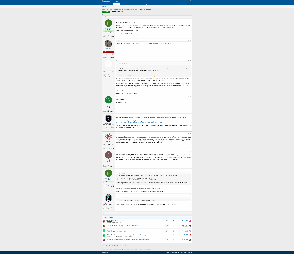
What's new (124, 4)
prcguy (187, 241)
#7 (190, 151)
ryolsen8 (186, 231)
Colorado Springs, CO (109, 76)
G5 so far (109, 230)
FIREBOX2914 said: (121, 63)
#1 (190, 20)
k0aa (108, 68)
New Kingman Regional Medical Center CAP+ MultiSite (122, 225)
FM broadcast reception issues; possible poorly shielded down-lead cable (128, 239)
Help (189, 252)
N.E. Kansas (111, 57)
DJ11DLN (108, 141)
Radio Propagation (122, 241)
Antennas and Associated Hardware (126, 236)
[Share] (189, 20)
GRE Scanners (119, 222)
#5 (190, 115)
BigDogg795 (109, 236)
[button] (112, 4)
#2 (190, 40)
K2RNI (107, 227)
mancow (108, 48)
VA (113, 130)
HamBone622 (185, 226)
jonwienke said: (120, 173)
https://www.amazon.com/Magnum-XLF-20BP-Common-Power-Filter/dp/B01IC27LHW (139, 122)
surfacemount (109, 231)
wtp (108, 105)
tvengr (187, 222)
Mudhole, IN (111, 148)
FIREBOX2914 (106, 14)
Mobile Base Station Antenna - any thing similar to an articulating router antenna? (131, 235)
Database (139, 4)
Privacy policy (183, 252)
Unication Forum (122, 231)
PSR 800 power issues (118, 221)
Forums (117, 4)
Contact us (168, 252)
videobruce (108, 241)
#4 (190, 96)
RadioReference (107, 4)
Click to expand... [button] (153, 76)
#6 (190, 133)
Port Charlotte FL (110, 111)
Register (147, 4)
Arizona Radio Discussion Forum (122, 227)
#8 (190, 170)
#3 (190, 60)
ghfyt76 (108, 222)
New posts (104, 6)
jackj (108, 160)
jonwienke (108, 123)
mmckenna (186, 236)
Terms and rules (175, 252)
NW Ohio (112, 166)
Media (132, 4)
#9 (190, 194)
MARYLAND (111, 36)
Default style (106, 252)
